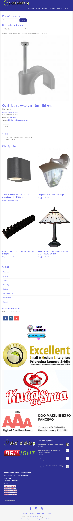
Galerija (44, 8)
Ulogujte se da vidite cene (10, 112)
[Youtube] (16, 318)
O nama (38, 8)
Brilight (10, 120)
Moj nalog (52, 8)
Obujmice (24, 33)
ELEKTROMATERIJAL (14, 33)
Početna (4, 33)
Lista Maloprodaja (9, 500)
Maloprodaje (7, 298)
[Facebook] (5, 318)
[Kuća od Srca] (36, 389)
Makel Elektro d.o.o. (35, 517)
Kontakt (66, 8)
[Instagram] (11, 318)
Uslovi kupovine (8, 293)
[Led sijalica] (36, 332)
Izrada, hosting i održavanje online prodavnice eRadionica (36, 519)
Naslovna (31, 8)
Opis (6, 126)
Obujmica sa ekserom (20, 120)
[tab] (6, 126)
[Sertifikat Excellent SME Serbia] (36, 355)
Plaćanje (59, 8)
